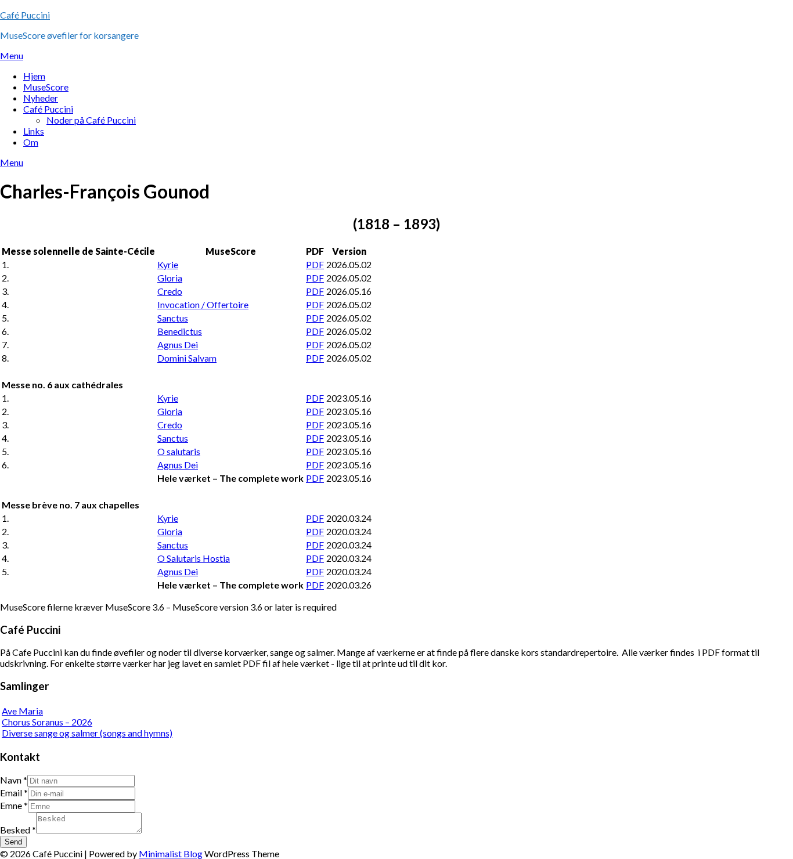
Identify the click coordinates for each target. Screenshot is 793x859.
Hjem (34, 75)
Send (13, 842)
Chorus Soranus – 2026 (47, 721)
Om (30, 141)
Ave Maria (22, 710)
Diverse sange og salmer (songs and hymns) (87, 732)
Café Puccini (25, 14)
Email (14, 792)
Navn (13, 779)
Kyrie (167, 264)
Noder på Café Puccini (91, 119)
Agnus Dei (177, 344)
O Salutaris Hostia (193, 558)
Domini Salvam (187, 357)
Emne (14, 805)
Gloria (169, 277)
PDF (315, 264)
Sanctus (172, 317)
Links (33, 130)
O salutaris (178, 451)
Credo (169, 291)
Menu (11, 55)
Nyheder (40, 97)
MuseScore (46, 86)
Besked (18, 829)
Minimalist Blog (171, 853)
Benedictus (179, 331)
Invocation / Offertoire (202, 304)
